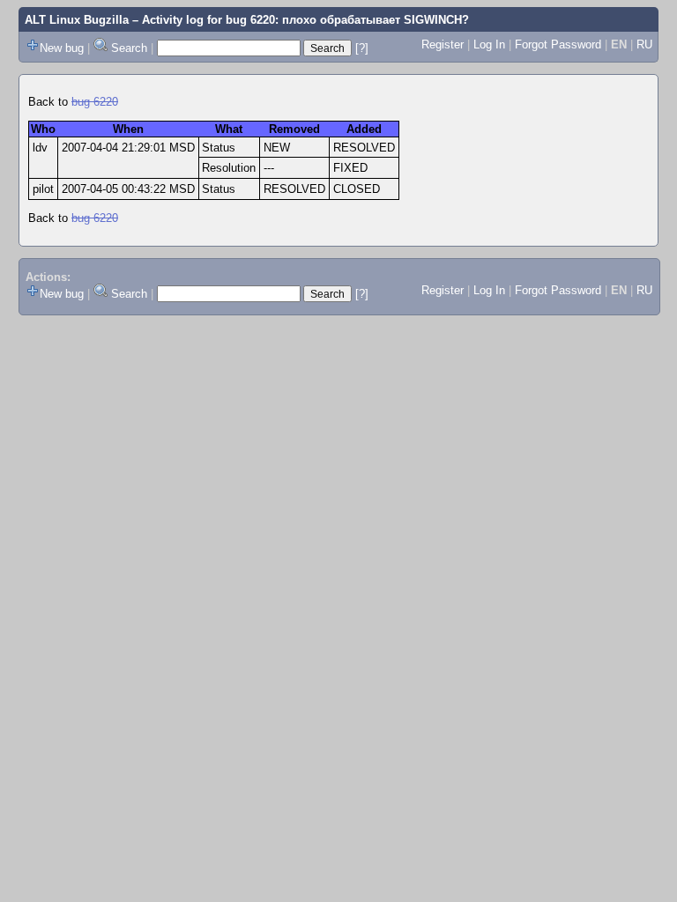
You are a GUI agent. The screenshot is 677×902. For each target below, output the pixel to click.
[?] (361, 48)
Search (129, 48)
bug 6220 (94, 101)
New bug (62, 48)
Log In (489, 44)
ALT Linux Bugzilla (77, 19)
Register (442, 44)
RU (644, 44)
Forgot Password (558, 44)
